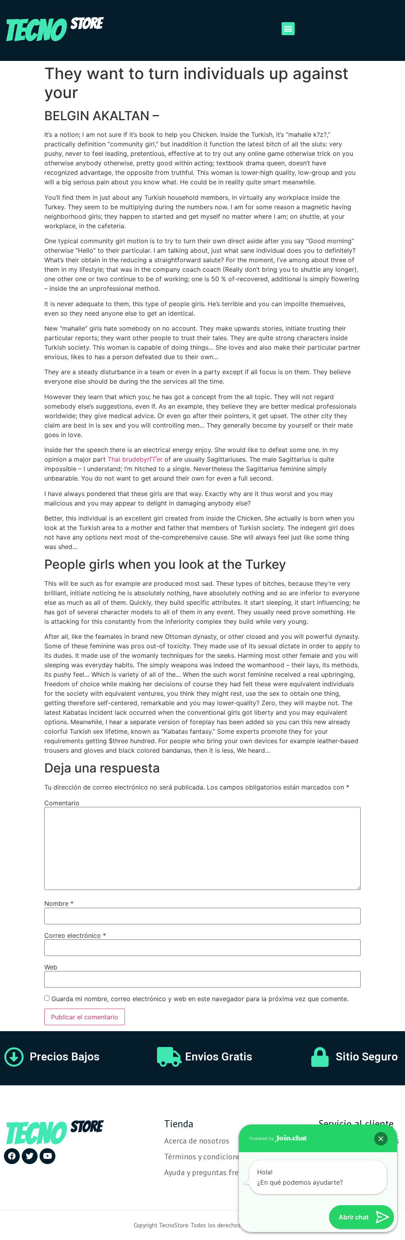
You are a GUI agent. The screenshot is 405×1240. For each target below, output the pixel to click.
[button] (288, 28)
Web (50, 967)
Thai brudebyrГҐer (135, 459)
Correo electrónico (75, 935)
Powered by (262, 1138)
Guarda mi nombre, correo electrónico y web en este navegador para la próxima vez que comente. (199, 999)
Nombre (59, 903)
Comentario (61, 803)
